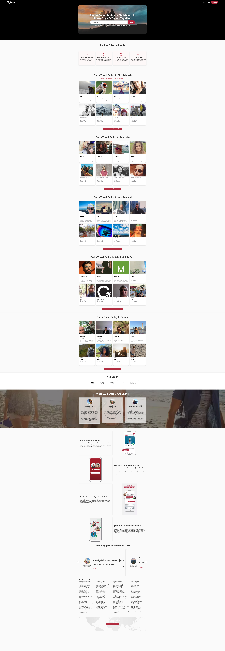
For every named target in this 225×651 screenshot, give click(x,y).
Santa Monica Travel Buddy (135, 606)
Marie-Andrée (134, 119)
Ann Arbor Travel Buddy (135, 581)
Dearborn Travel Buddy (135, 585)
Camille (132, 179)
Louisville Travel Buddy (135, 595)
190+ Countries (106, 25)
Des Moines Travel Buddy (118, 585)
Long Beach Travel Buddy (135, 591)
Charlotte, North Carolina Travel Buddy (103, 587)
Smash (132, 239)
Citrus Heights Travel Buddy (118, 591)
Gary (115, 96)
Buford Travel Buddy (117, 582)
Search (131, 22)
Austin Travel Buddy (82, 600)
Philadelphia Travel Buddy (101, 586)
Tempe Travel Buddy (134, 593)
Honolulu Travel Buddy (100, 602)
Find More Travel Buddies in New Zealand (112, 248)
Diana (81, 179)
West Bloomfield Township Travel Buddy (120, 598)
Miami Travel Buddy (116, 597)
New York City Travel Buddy (84, 592)
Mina (132, 299)
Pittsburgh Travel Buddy (100, 597)
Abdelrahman (83, 276)
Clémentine (116, 156)
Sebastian (116, 336)
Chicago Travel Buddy (83, 584)
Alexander (99, 336)
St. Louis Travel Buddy (100, 596)
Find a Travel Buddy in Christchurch (112, 75)
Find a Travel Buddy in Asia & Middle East (112, 257)
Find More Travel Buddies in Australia (112, 188)
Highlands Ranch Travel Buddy (118, 590)
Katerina (82, 216)
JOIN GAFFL (214, 2)
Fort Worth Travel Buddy (135, 597)
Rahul (98, 179)
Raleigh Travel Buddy (117, 595)
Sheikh (81, 299)
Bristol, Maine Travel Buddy (136, 608)
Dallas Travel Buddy (82, 598)
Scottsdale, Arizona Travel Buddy (119, 608)
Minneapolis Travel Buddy (118, 584)
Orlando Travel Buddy (100, 582)
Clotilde (82, 239)
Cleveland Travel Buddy (135, 582)
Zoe (98, 216)
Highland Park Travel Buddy (101, 603)
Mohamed (116, 276)
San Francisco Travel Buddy (84, 595)
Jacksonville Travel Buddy (101, 593)
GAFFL (102, 78)
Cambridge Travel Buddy (117, 593)
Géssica (133, 156)
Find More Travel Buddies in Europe (112, 369)
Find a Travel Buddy (108, 78)
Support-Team (100, 299)
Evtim (132, 336)
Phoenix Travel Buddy (83, 602)
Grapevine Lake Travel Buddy (136, 607)
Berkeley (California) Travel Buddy (119, 592)
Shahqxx (133, 276)
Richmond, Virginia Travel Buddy (119, 600)
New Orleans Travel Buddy (118, 602)
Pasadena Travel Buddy (135, 592)
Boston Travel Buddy (83, 601)
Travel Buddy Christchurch (119, 78)
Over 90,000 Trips (121, 25)
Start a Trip (205, 2)
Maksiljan (82, 336)
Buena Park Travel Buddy (117, 586)
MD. (115, 299)
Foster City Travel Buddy (135, 603)
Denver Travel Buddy (83, 590)
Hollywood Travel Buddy (100, 608)
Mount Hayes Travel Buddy (101, 600)
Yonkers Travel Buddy (83, 612)
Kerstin (132, 359)
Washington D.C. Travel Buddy (84, 585)
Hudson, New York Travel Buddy (85, 581)
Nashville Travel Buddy (100, 607)
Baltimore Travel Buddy (100, 595)
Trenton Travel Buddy (83, 593)
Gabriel (82, 119)
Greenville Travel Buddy (117, 603)
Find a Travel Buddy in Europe (113, 317)
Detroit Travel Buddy (134, 586)
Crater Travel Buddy (134, 598)
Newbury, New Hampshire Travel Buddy (86, 603)
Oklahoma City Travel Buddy (136, 611)
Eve (115, 359)
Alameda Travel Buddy (117, 581)
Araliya (82, 156)
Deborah (116, 179)
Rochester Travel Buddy (135, 587)
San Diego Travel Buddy (83, 606)
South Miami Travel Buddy (101, 591)
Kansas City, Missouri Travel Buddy (102, 584)
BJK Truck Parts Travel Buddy (136, 596)
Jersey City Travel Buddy (83, 591)
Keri (98, 239)
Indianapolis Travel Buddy (83, 611)
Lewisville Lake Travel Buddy (118, 601)
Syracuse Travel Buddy (135, 602)
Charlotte (99, 156)
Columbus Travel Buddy (100, 581)
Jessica (99, 276)
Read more (95, 568)
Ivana (115, 239)
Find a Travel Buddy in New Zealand (112, 197)
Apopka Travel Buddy (117, 609)
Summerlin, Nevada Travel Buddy (136, 601)
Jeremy (115, 216)
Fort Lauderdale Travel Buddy (101, 606)
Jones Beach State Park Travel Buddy (120, 596)
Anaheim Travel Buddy (100, 609)
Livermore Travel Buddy (100, 590)
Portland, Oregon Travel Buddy (84, 607)
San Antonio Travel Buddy (101, 585)
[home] (11, 2)
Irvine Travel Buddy (99, 601)
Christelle (133, 96)
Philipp (81, 359)
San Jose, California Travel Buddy (85, 587)
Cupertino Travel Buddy (100, 592)
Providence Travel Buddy (100, 598)
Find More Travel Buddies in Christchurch (112, 128)
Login (209, 2)
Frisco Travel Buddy (134, 600)
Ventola (99, 119)
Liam (115, 119)
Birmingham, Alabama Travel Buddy (85, 608)
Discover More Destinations (112, 623)
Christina (99, 359)
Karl (81, 96)
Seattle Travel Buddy (83, 586)
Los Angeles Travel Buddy (84, 582)
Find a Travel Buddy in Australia (112, 137)
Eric (132, 216)
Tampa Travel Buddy (82, 609)
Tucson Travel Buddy (134, 584)
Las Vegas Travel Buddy (117, 587)
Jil (97, 96)
